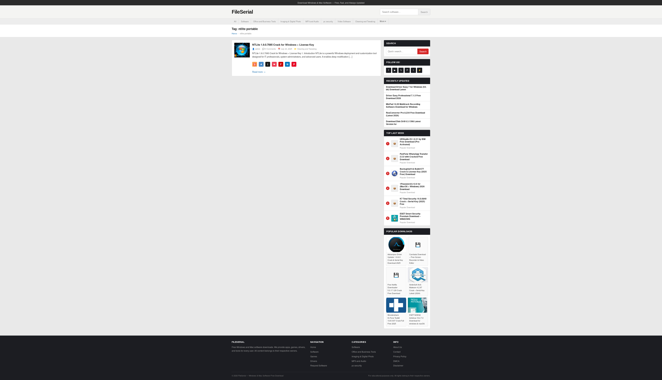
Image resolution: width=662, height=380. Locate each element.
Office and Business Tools (264, 21)
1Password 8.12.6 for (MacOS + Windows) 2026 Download (412, 187)
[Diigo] (261, 64)
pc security (328, 21)
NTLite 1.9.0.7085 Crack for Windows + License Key (283, 45)
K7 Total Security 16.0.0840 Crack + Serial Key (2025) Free (413, 201)
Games (313, 356)
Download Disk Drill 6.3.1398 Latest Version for (403, 122)
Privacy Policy (399, 356)
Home (234, 33)
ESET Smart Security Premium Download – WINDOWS (410, 216)
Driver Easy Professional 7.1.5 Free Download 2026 (403, 97)
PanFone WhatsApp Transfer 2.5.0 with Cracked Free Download (414, 157)
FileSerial (242, 12)
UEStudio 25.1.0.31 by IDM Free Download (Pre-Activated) (412, 142)
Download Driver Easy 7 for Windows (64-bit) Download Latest (406, 88)
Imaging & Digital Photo (290, 21)
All (235, 21)
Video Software (344, 21)
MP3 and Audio (312, 21)
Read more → (258, 71)
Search (424, 12)
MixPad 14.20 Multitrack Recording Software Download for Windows (403, 105)
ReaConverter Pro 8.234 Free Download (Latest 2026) (405, 114)
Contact (396, 351)
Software (245, 21)
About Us (397, 347)
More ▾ (383, 21)
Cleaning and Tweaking (365, 21)
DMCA (396, 361)
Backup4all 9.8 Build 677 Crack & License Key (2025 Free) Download (413, 172)
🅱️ (254, 64)
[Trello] (287, 64)
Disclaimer (398, 365)
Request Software (318, 365)
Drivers (313, 361)
